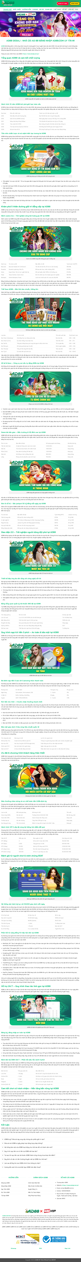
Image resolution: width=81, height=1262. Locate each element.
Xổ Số (64, 9)
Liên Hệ (71, 9)
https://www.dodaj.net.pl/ (30, 54)
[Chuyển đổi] (2, 1139)
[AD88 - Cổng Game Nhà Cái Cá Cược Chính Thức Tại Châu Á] (9, 3)
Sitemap (13, 1248)
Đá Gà (41, 9)
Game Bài (48, 9)
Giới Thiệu (17, 9)
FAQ (76, 9)
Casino (35, 9)
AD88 (3, 46)
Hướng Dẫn (26, 9)
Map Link (67, 1248)
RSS (40, 1248)
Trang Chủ (7, 9)
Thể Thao (57, 9)
